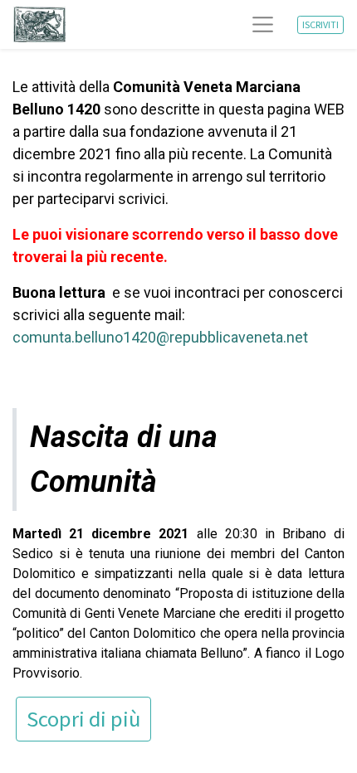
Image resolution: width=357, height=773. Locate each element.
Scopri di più (83, 718)
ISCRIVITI (320, 24)
